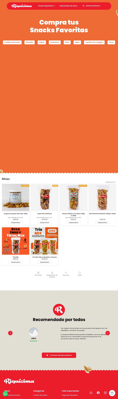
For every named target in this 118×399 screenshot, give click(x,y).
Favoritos (66, 275)
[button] (10, 333)
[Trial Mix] (15, 241)
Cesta (80, 275)
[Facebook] (98, 392)
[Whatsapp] (91, 392)
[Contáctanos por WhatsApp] (5, 393)
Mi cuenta (38, 275)
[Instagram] (105, 392)
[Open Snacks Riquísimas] (54, 6)
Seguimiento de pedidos (52, 276)
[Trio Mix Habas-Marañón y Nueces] (44, 241)
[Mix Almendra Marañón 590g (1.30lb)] (102, 197)
